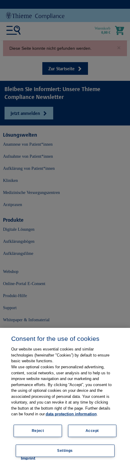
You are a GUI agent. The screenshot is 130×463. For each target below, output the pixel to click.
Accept (92, 431)
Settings (65, 451)
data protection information (71, 414)
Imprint (28, 458)
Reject (38, 431)
